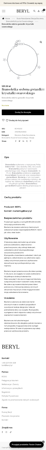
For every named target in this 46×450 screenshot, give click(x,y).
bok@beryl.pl (7, 365)
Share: (4, 141)
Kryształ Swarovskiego (19, 138)
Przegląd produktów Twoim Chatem (26, 445)
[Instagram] (6, 432)
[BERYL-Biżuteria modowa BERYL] (23, 11)
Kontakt (5, 420)
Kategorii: (5, 135)
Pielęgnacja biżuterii (10, 380)
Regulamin (6, 392)
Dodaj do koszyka (23, 112)
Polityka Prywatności (10, 396)
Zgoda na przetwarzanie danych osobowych (20, 400)
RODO (4, 377)
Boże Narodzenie (28, 135)
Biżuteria (18, 135)
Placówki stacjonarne (10, 416)
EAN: (3, 132)
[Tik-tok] (10, 432)
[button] (41, 42)
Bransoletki (6, 138)
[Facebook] (2, 432)
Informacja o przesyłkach (12, 388)
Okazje (31, 138)
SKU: (3, 129)
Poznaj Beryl (7, 412)
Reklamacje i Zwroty (10, 384)
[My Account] (38, 11)
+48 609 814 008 (9, 363)
